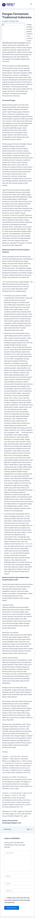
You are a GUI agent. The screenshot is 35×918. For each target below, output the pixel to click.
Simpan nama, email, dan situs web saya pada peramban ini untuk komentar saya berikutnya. (17, 900)
